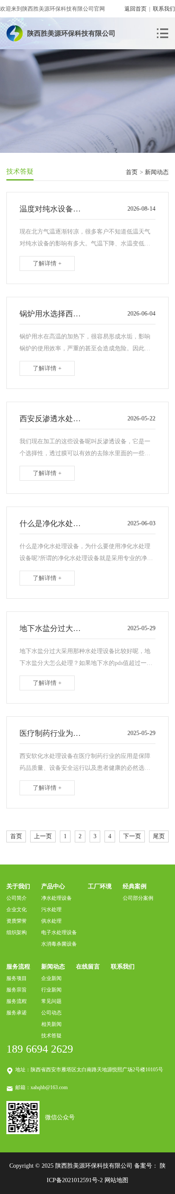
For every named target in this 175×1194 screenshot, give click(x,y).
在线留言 (88, 966)
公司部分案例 (138, 898)
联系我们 (164, 9)
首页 (132, 172)
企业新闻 (51, 978)
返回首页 (135, 9)
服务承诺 (16, 1013)
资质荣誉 (16, 921)
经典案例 (135, 886)
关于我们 (18, 886)
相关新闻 (51, 1024)
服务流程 (18, 966)
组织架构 (16, 932)
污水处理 (51, 909)
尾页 (159, 836)
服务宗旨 (16, 990)
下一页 (132, 836)
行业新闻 (51, 990)
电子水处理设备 (59, 932)
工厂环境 (100, 886)
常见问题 (51, 1001)
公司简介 (16, 898)
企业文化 (16, 909)
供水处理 (51, 921)
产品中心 (53, 886)
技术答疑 (51, 1036)
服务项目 (16, 978)
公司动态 (51, 1013)
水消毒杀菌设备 (59, 944)
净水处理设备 (56, 898)
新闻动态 (53, 966)
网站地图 (116, 1180)
